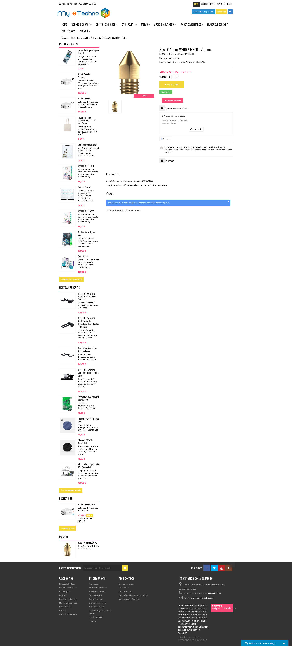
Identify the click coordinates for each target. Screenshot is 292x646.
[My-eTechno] (83, 13)
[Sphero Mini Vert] (67, 218)
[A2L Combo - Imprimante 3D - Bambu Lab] (67, 471)
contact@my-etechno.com (202, 598)
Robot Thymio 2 (85, 98)
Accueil (64, 38)
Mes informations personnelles (133, 595)
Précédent (153, 107)
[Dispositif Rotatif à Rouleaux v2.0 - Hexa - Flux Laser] (67, 301)
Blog (196, 4)
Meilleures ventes (68, 44)
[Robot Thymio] (67, 105)
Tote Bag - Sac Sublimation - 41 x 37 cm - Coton (87, 120)
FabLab (144, 24)
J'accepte (228, 608)
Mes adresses (125, 591)
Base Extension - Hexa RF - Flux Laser (87, 349)
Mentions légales (97, 606)
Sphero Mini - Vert (86, 210)
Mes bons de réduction (129, 599)
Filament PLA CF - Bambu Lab (88, 420)
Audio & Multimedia (164, 24)
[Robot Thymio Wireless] (67, 81)
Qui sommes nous (97, 602)
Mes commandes (126, 583)
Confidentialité (96, 617)
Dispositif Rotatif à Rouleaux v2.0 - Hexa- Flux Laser (87, 296)
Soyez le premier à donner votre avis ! (123, 210)
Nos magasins (95, 595)
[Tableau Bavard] (67, 194)
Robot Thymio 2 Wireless (85, 75)
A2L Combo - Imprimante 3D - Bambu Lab (88, 466)
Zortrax (93, 38)
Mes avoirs (124, 587)
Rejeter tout (217, 608)
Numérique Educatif (217, 24)
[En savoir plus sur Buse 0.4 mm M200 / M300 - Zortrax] (67, 550)
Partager (166, 139)
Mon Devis (221, 3)
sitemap (92, 621)
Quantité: (162, 77)
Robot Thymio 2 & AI (87, 504)
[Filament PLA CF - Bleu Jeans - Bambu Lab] (67, 426)
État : (161, 58)
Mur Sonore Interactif (87, 144)
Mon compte (126, 578)
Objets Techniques (105, 24)
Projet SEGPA (68, 31)
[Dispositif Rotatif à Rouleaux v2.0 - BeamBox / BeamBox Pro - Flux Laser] (67, 325)
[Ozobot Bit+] (67, 263)
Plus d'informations (189, 637)
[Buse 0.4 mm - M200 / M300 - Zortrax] (115, 106)
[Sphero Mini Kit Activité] (67, 239)
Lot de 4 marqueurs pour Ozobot (88, 51)
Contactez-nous (208, 3)
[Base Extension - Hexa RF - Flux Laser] (67, 355)
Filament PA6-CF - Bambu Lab (85, 441)
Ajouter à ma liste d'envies (177, 108)
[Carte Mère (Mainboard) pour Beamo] (67, 404)
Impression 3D (82, 38)
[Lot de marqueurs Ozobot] (67, 57)
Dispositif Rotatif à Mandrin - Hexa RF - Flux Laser (88, 372)
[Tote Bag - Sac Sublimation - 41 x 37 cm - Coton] (67, 125)
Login (229, 3)
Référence (163, 54)
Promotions (65, 498)
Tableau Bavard (84, 187)
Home (64, 24)
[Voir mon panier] (230, 11)
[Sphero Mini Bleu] (67, 173)
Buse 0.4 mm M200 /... (87, 542)
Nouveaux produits (69, 287)
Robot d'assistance (191, 24)
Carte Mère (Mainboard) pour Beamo (88, 398)
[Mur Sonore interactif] (67, 152)
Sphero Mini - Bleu (86, 165)
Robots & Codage (80, 24)
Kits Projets (128, 24)
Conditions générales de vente (100, 612)
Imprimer (169, 160)
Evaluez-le (197, 129)
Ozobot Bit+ (83, 256)
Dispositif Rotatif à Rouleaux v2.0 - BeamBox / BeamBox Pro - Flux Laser (88, 322)
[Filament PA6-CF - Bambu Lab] (67, 447)
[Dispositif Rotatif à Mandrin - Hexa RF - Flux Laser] (67, 377)
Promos (84, 31)
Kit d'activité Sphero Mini (87, 233)
